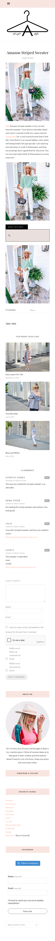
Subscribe (27, 911)
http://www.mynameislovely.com (20, 567)
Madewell (10, 828)
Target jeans (11, 136)
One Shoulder (12, 413)
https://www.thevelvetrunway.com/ (22, 537)
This (7, 126)
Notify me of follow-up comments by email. (15, 653)
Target (8, 832)
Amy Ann (11, 323)
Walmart (9, 807)
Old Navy (10, 814)
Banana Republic (13, 825)
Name (9, 607)
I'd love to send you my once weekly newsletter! (26, 901)
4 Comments (11, 310)
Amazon (9, 800)
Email (8, 617)
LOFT (8, 818)
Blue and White (13, 453)
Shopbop (10, 811)
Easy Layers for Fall (14, 374)
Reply (47, 477)
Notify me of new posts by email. (14, 667)
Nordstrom (11, 804)
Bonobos (10, 835)
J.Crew (9, 821)
